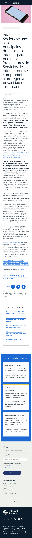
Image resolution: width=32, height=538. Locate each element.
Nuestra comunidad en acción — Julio (15, 340)
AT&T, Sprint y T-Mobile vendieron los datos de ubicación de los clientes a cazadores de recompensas (16, 154)
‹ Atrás (8, 287)
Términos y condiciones (15, 466)
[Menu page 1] (14, 501)
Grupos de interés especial (10, 491)
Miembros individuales (9, 486)
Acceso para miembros (9, 484)
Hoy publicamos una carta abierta (12, 242)
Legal (23, 528)
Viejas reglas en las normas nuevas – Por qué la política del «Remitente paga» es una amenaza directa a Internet (16, 421)
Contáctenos (6, 532)
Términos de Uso (15, 528)
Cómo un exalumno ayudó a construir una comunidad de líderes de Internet (16, 333)
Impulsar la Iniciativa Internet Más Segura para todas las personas (16, 313)
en (7, 28)
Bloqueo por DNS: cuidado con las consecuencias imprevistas (16, 369)
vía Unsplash (21, 269)
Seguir (12, 473)
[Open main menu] (6, 2)
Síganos (5, 534)
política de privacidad (9, 468)
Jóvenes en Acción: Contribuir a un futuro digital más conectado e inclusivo (16, 319)
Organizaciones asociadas (10, 494)
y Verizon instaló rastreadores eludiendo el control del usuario (16, 157)
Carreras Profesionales (18, 532)
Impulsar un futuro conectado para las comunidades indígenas (16, 327)
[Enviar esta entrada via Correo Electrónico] (23, 287)
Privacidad (21, 276)
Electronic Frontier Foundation (13, 93)
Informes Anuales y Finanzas (11, 530)
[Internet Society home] (16, 3)
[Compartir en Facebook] (13, 287)
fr (12, 28)
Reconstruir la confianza (10, 277)
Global (10, 278)
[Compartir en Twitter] (18, 287)
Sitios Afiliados (14, 534)
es (17, 28)
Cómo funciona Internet (10, 276)
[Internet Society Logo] (10, 512)
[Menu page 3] (17, 501)
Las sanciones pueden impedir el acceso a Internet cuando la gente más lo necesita (16, 396)
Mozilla (25, 93)
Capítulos (6, 489)
